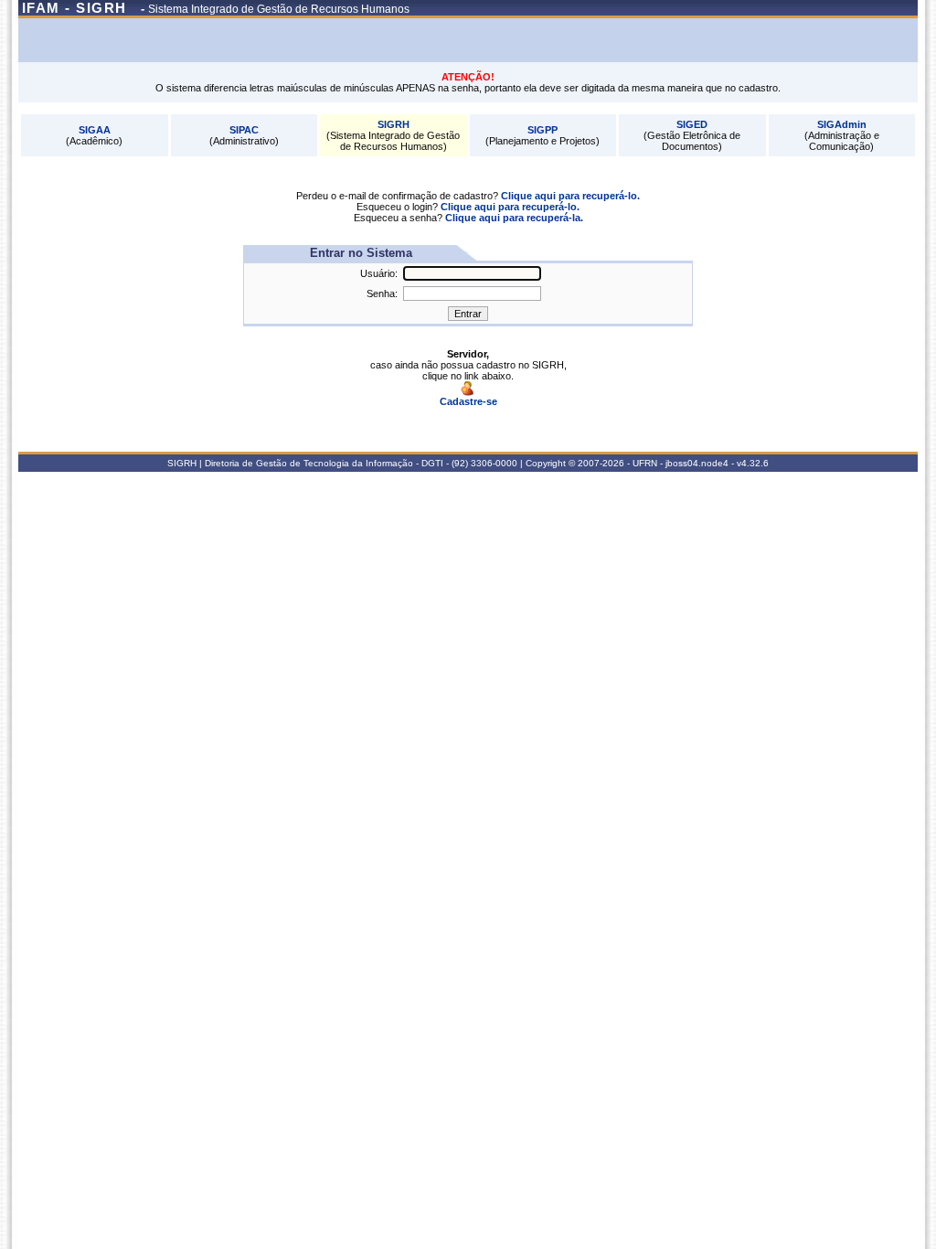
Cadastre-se (468, 401)
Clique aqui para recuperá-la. (514, 217)
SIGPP (542, 129)
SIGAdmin (842, 124)
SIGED (691, 124)
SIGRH (394, 124)
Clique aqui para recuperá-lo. (570, 195)
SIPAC (244, 129)
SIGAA (95, 129)
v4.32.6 (753, 463)
